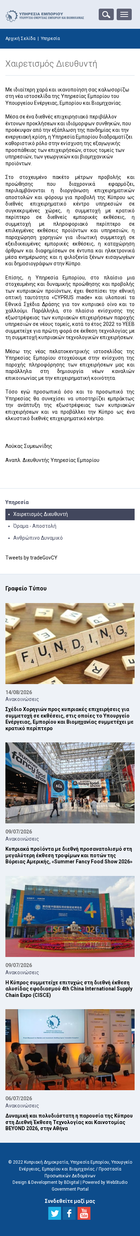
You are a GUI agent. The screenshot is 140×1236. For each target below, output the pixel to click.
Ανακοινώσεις (22, 699)
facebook (69, 1213)
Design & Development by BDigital (46, 1182)
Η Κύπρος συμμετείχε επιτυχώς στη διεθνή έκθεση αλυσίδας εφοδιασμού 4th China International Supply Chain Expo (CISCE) (68, 989)
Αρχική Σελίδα (20, 38)
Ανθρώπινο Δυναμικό (38, 538)
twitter (54, 1213)
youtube (84, 1213)
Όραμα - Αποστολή (34, 526)
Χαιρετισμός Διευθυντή (40, 514)
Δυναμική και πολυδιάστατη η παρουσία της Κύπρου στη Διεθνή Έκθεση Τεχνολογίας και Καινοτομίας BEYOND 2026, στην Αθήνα (69, 1122)
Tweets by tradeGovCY (31, 558)
